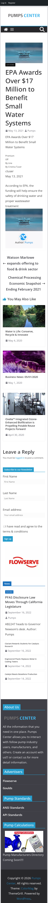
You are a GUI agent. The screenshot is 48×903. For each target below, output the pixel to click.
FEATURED (9, 592)
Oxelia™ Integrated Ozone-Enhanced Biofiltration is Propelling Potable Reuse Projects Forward (21, 424)
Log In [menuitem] (3, 3)
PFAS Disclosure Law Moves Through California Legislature (23, 602)
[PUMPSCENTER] (20, 715)
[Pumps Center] (6, 29)
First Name (10, 476)
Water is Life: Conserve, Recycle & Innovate (19, 333)
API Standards (12, 815)
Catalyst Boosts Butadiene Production (21, 674)
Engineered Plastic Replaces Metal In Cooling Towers (21, 660)
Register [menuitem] (11, 3)
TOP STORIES (10, 65)
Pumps (31, 130)
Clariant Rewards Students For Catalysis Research (22, 644)
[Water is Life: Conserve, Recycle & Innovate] (24, 306)
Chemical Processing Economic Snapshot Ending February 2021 (23, 283)
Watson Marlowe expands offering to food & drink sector (22, 263)
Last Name (10, 493)
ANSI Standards (13, 808)
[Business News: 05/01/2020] (24, 352)
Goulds (7, 788)
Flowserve (10, 781)
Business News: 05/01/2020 (21, 377)
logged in (19, 457)
